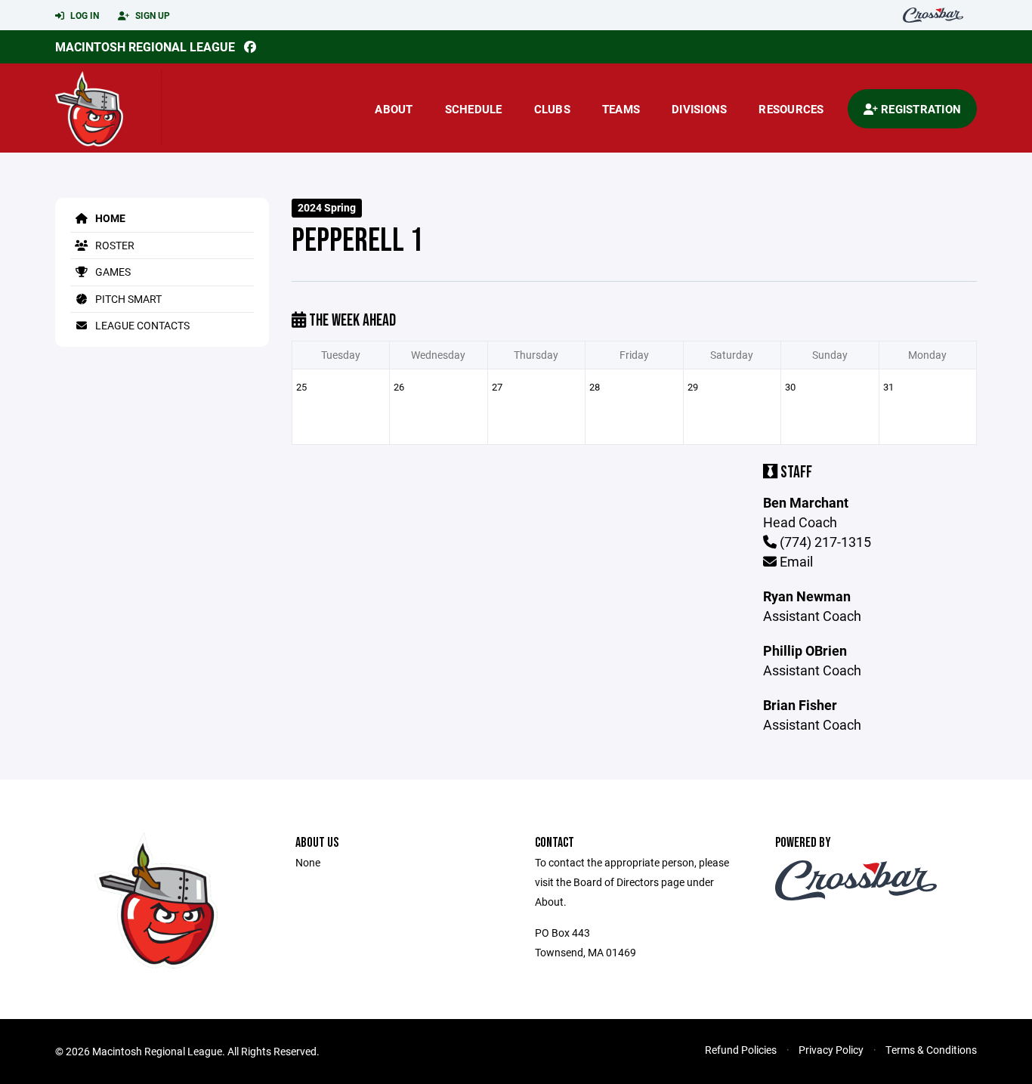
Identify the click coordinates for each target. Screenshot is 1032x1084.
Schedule (473, 108)
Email (795, 561)
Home (109, 218)
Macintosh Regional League (145, 46)
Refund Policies (741, 1049)
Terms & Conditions (931, 1049)
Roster (113, 245)
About (393, 108)
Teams (621, 108)
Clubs (552, 108)
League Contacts (141, 325)
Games (112, 271)
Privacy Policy (831, 1049)
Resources (791, 108)
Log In (83, 15)
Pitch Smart (127, 299)
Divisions (699, 108)
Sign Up (151, 15)
